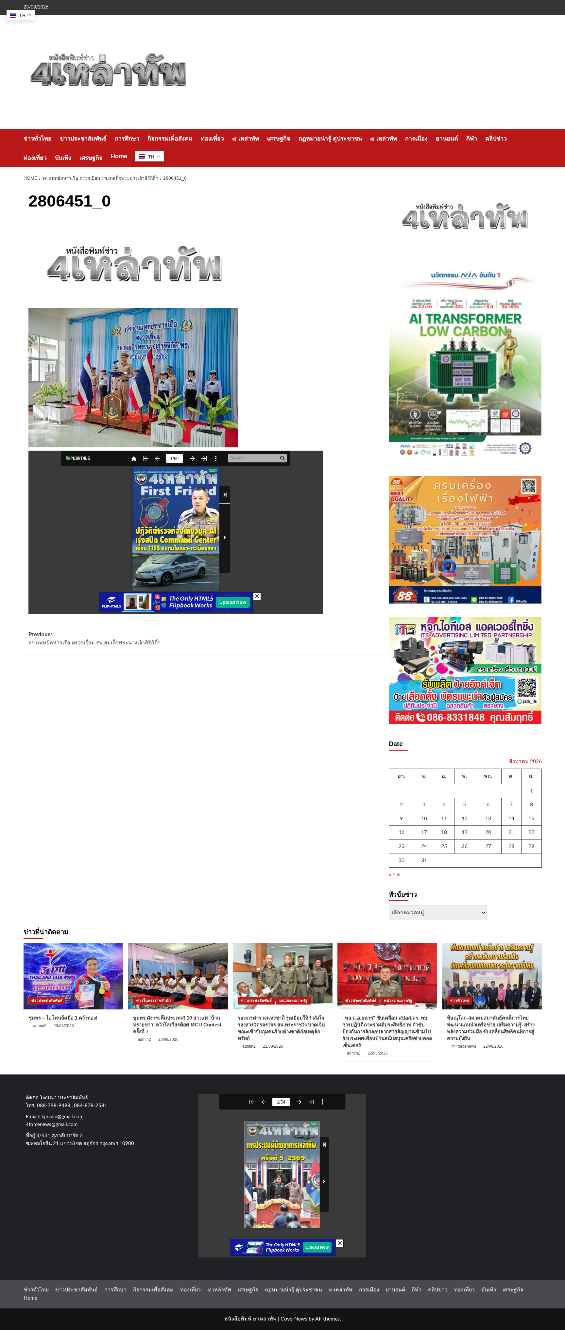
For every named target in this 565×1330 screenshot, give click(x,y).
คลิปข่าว (496, 138)
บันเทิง (63, 158)
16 (401, 832)
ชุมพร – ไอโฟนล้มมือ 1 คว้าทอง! (62, 1018)
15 (531, 818)
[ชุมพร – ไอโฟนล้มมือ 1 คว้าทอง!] (73, 976)
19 (465, 832)
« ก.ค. (395, 874)
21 (511, 832)
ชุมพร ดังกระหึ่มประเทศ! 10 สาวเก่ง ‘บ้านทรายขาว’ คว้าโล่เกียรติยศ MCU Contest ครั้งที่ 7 (177, 1024)
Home (119, 156)
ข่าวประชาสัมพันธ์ (83, 138)
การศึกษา (127, 138)
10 (424, 818)
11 (444, 818)
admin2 (39, 1025)
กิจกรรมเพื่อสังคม (170, 138)
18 (444, 832)
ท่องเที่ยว (212, 138)
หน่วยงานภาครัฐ (293, 1000)
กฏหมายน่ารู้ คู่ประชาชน (330, 138)
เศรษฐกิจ (278, 138)
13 (488, 818)
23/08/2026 (64, 1025)
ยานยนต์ (447, 138)
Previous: (94, 639)
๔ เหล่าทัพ (245, 138)
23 (401, 846)
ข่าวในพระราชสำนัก (153, 1000)
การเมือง (416, 138)
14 (511, 818)
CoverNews (294, 1319)
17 (424, 832)
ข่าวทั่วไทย (38, 138)
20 (488, 832)
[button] (538, 148)
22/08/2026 (273, 1046)
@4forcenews (464, 1046)
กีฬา (471, 138)
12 (465, 818)
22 (531, 832)
